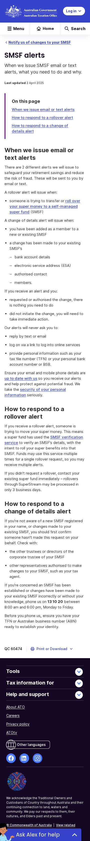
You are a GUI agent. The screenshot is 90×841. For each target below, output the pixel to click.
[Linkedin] (24, 758)
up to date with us (20, 378)
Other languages (31, 744)
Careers (13, 715)
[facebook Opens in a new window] (11, 758)
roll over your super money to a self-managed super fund (45, 206)
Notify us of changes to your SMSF (39, 42)
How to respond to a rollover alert (42, 117)
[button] (51, 649)
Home (48, 28)
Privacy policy (18, 724)
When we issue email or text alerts (43, 109)
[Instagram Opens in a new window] (37, 758)
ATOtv (11, 732)
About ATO (15, 707)
